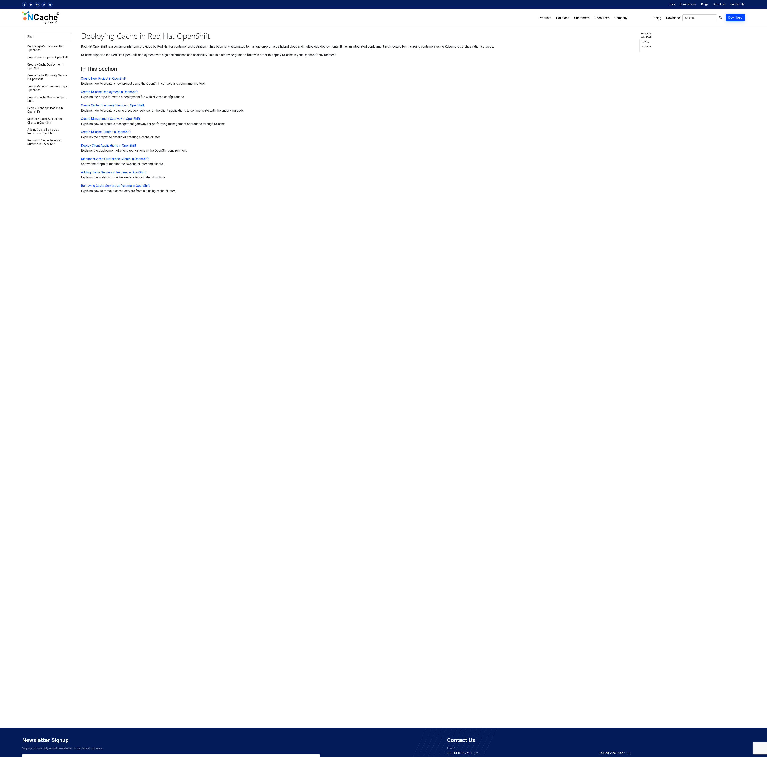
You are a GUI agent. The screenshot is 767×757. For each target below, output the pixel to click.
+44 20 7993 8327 (612, 753)
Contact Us (737, 4)
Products (545, 18)
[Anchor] (79, 69)
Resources (602, 18)
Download (719, 4)
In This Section (646, 44)
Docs (672, 4)
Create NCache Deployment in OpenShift (46, 66)
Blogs (704, 4)
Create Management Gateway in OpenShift (47, 88)
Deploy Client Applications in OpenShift (108, 145)
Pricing (656, 18)
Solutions (562, 18)
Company (620, 18)
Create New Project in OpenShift (47, 57)
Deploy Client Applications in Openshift (45, 109)
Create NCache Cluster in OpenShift (46, 99)
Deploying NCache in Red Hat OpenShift (45, 48)
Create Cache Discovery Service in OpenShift (47, 77)
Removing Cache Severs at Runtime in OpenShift (44, 142)
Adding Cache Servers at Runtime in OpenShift (43, 131)
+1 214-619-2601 (459, 753)
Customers (582, 18)
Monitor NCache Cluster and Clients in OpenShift (45, 120)
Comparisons (688, 4)
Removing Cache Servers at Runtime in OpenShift (115, 186)
